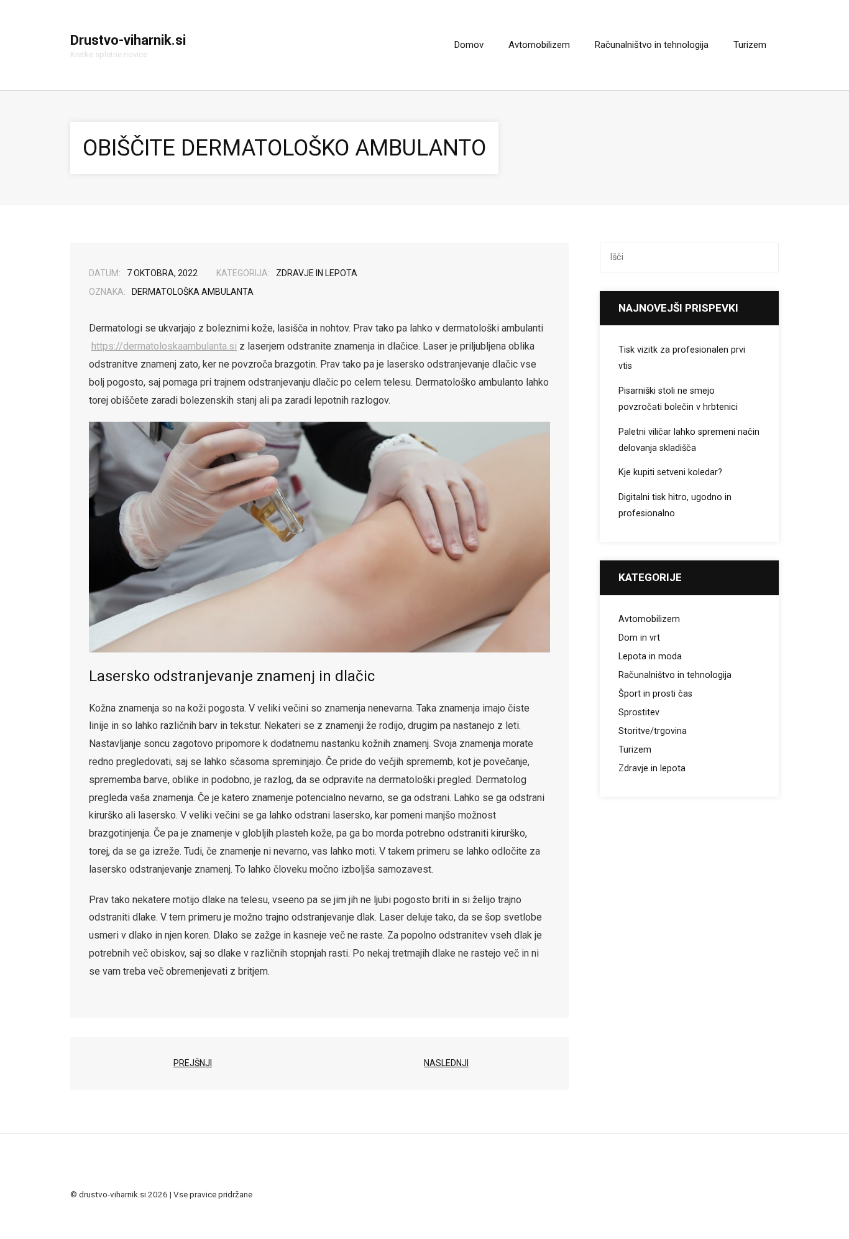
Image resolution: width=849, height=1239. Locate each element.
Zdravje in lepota (316, 273)
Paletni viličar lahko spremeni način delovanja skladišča (689, 440)
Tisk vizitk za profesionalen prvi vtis (681, 358)
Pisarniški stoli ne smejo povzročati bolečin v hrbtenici (678, 399)
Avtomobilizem (649, 619)
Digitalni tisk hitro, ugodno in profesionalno (675, 505)
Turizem (634, 750)
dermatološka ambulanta (193, 292)
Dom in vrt (639, 638)
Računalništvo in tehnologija (675, 675)
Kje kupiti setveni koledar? (670, 472)
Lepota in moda (650, 656)
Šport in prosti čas (655, 694)
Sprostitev (638, 712)
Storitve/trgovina (652, 731)
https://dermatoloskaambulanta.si (164, 346)
